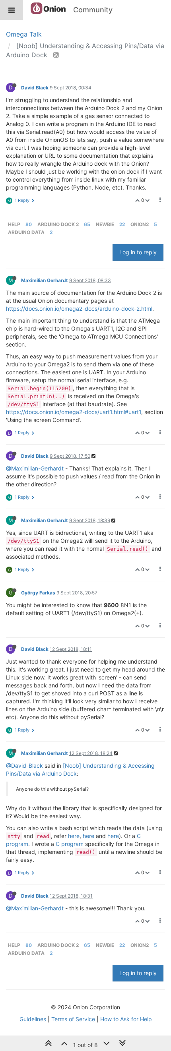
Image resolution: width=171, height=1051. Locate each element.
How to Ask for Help (126, 1019)
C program (70, 843)
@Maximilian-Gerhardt (35, 468)
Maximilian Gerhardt (44, 280)
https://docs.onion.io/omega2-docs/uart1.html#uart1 (73, 411)
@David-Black (24, 765)
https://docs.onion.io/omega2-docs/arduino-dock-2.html (79, 308)
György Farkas (38, 593)
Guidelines (32, 1019)
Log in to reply (138, 252)
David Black (35, 88)
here (74, 835)
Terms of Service (73, 1019)
